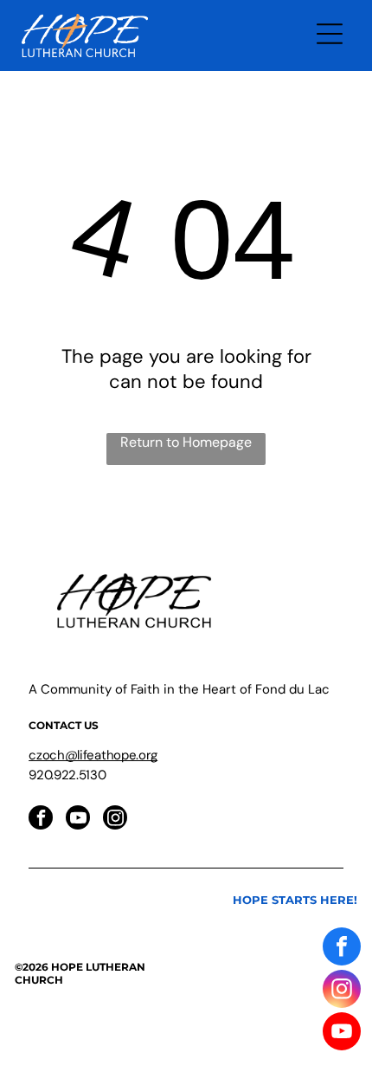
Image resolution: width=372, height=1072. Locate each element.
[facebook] (41, 819)
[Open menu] (330, 35)
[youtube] (78, 819)
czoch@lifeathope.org (93, 755)
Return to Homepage (186, 442)
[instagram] (115, 819)
